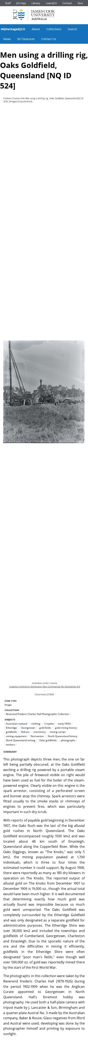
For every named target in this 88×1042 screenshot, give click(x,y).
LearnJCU (51, 3)
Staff (8, 3)
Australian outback (16, 723)
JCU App (21, 3)
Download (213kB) (44, 694)
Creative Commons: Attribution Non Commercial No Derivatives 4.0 (44, 686)
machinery (40, 732)
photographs (68, 740)
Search (72, 29)
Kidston (25, 732)
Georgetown (28, 728)
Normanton (37, 736)
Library (36, 3)
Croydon (49, 723)
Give (80, 3)
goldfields (11, 732)
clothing (35, 723)
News (7, 39)
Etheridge (11, 728)
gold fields (45, 728)
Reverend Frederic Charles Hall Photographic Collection (37, 714)
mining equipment (16, 736)
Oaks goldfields (48, 740)
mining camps (58, 732)
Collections (53, 29)
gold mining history (66, 728)
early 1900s (64, 723)
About (36, 29)
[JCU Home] (34, 14)
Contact (67, 3)
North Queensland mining (20, 740)
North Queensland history (62, 736)
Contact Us (48, 39)
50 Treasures (26, 39)
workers (10, 744)
